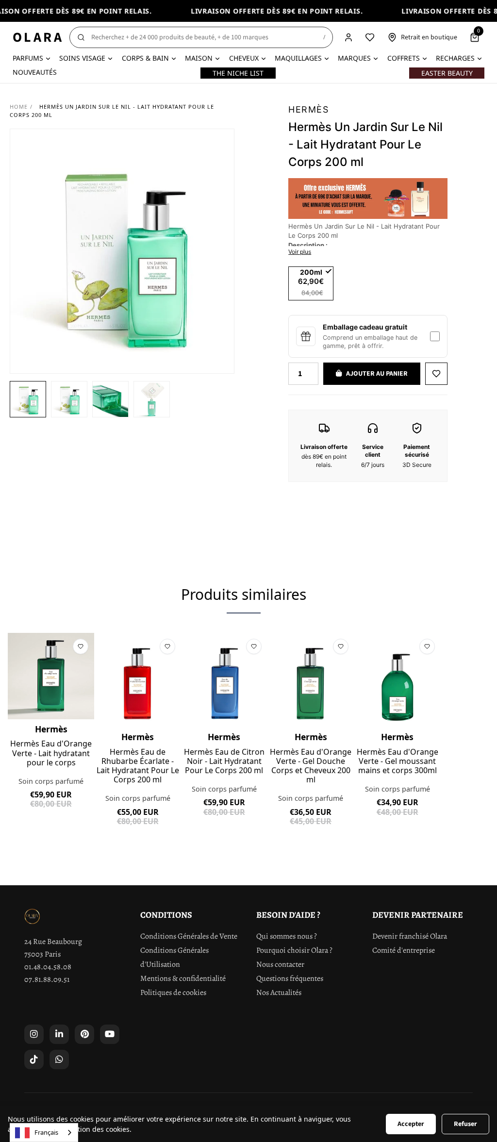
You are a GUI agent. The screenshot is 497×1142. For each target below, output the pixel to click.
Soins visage (82, 58)
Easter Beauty (447, 73)
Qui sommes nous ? (286, 936)
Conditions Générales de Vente (188, 936)
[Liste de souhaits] (370, 37)
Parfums (28, 58)
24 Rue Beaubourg (53, 941)
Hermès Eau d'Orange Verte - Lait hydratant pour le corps (51, 753)
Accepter (411, 1124)
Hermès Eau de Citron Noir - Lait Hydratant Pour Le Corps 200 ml (224, 761)
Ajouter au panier (51, 826)
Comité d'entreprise (403, 950)
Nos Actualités (278, 992)
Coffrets (403, 58)
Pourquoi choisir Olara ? (294, 950)
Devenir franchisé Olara (409, 936)
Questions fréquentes (289, 978)
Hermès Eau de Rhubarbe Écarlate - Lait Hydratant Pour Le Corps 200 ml (138, 766)
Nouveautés (35, 72)
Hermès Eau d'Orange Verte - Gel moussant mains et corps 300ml (397, 761)
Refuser (465, 1124)
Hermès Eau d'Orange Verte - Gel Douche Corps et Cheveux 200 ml (310, 766)
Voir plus (299, 251)
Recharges (455, 58)
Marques (354, 58)
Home (19, 106)
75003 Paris (42, 954)
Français (46, 1132)
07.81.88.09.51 (46, 979)
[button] (28, 399)
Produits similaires (243, 594)
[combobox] (44, 1132)
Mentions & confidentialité (183, 978)
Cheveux (244, 58)
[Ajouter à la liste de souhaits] (436, 374)
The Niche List (238, 73)
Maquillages (298, 58)
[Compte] (348, 37)
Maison (199, 58)
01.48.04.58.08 (47, 966)
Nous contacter (280, 964)
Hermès (308, 109)
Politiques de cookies (173, 992)
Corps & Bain (145, 58)
